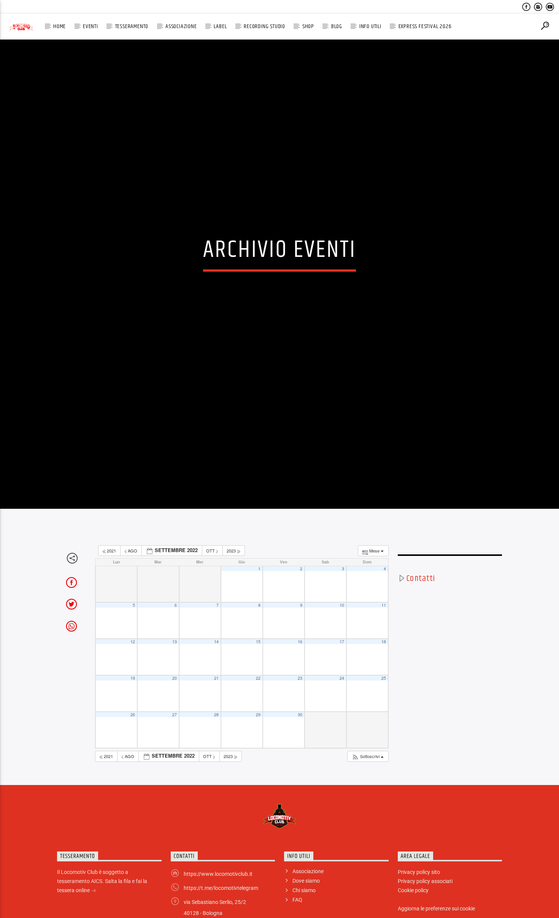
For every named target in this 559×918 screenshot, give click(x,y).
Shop (308, 26)
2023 (232, 587)
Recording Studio (264, 26)
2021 (111, 587)
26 (132, 751)
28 (216, 751)
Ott (211, 587)
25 (383, 715)
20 (174, 715)
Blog (336, 26)
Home (59, 26)
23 (300, 715)
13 (174, 678)
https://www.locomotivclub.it (218, 911)
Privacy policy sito (419, 909)
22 (258, 715)
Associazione (181, 26)
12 (132, 678)
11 (383, 642)
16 (300, 678)
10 (342, 642)
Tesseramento (132, 26)
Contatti (421, 615)
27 (174, 751)
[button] (367, 793)
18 (383, 678)
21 (216, 715)
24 (342, 715)
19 (132, 715)
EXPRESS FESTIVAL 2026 (425, 26)
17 (342, 678)
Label (220, 26)
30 (300, 751)
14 (216, 678)
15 (258, 678)
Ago (132, 587)
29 (258, 751)
